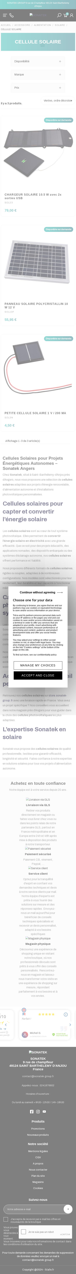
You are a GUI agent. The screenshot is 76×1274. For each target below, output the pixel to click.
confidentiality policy (47, 655)
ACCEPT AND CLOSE (38, 675)
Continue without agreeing (37, 592)
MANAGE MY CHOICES (38, 665)
